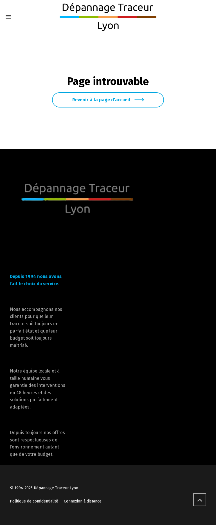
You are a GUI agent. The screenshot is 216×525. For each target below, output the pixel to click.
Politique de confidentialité (34, 501)
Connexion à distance (83, 501)
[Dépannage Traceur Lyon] (108, 17)
